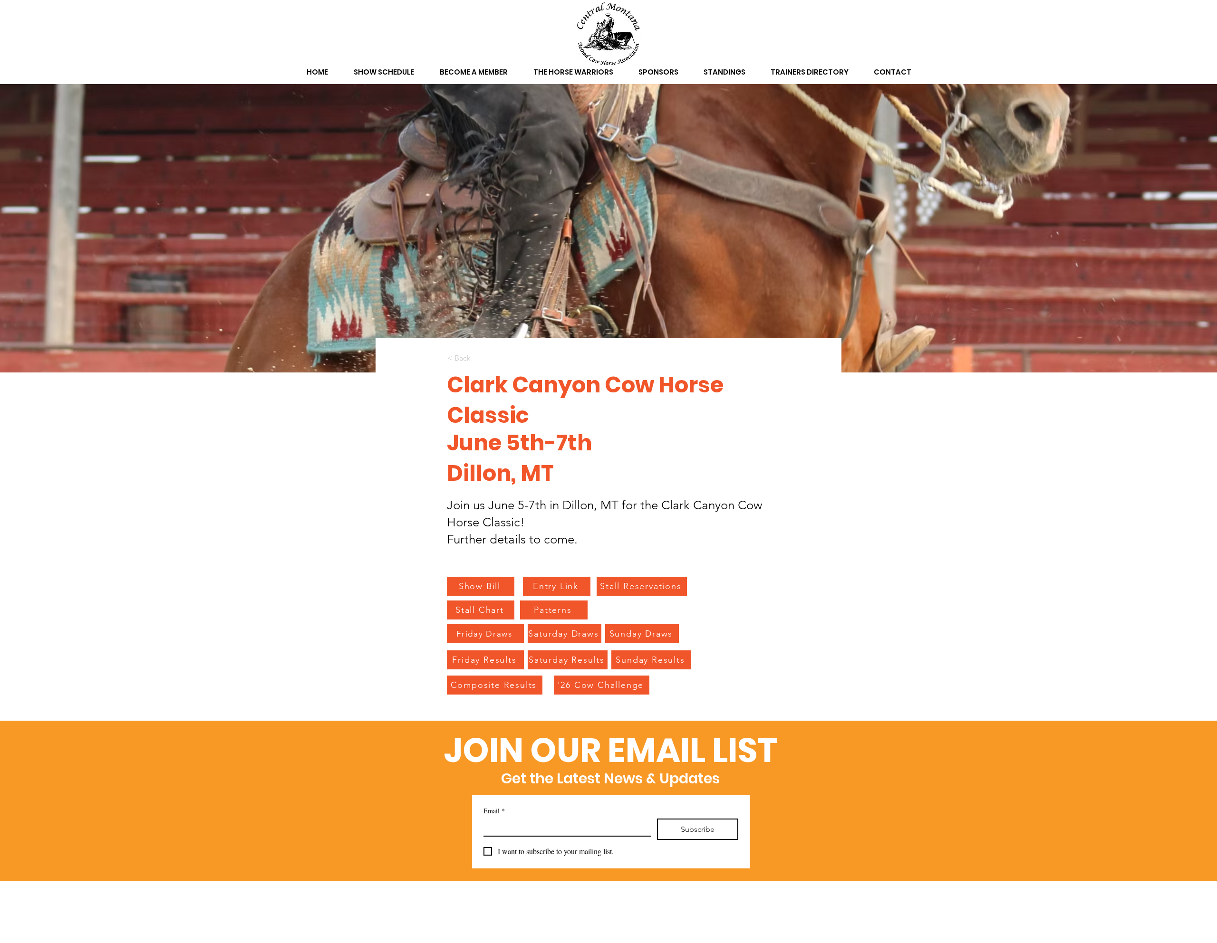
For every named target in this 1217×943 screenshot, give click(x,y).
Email (494, 811)
